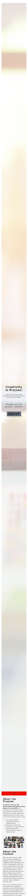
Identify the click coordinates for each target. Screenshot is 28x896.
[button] (14, 793)
